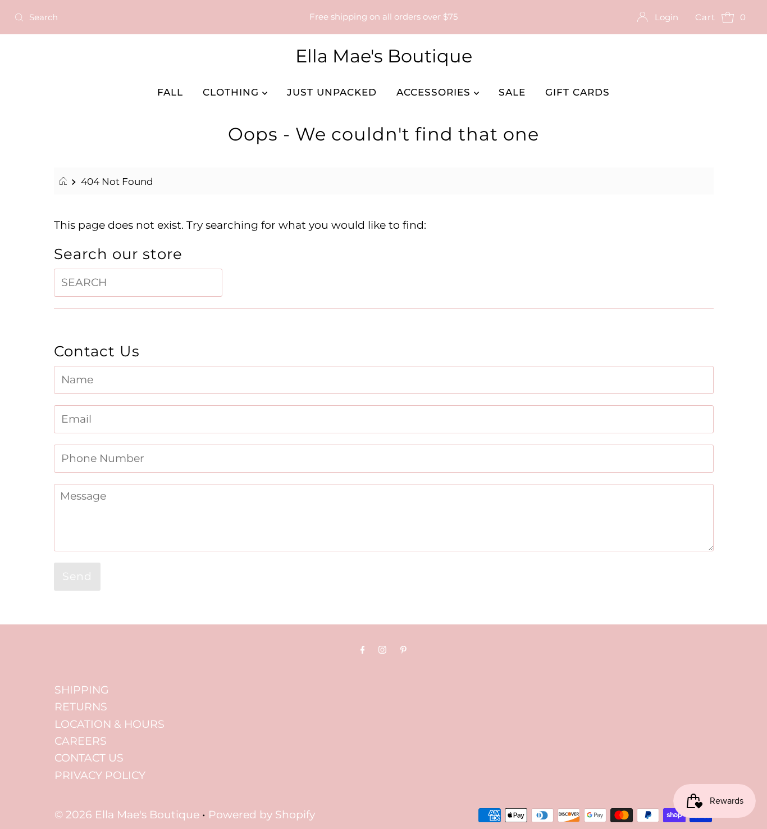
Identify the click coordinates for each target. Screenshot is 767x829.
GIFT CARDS (577, 92)
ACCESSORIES (435, 92)
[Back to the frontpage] (65, 181)
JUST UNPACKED (332, 92)
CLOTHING (232, 92)
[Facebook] (362, 649)
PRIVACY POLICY (99, 775)
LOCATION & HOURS (109, 724)
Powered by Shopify (261, 814)
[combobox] (131, 17)
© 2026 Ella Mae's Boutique (126, 814)
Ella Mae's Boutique (383, 56)
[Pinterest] (403, 649)
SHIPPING (81, 689)
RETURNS (80, 706)
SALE (512, 92)
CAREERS (80, 741)
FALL (170, 92)
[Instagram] (382, 649)
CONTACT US (89, 757)
